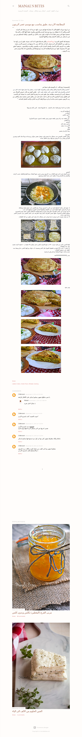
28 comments (21, 616)
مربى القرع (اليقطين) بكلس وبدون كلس (32, 612)
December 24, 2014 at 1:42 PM (34, 435)
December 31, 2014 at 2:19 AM (34, 446)
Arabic (18, 384)
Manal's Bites (31, 6)
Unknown (21, 394)
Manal (26, 400)
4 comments (20, 715)
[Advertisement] (41, 502)
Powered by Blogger (42, 727)
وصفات (31, 11)
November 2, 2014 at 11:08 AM (37, 400)
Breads (31, 384)
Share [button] (14, 381)
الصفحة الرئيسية (23, 11)
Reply (20, 409)
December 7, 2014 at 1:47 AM (34, 413)
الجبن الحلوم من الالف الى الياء (27, 711)
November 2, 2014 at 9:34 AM (34, 394)
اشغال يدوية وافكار (40, 11)
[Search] (68, 5)
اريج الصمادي (51, 41)
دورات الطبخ (55, 11)
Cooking (36, 384)
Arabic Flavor (24, 384)
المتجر (48, 11)
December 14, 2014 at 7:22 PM (34, 423)
